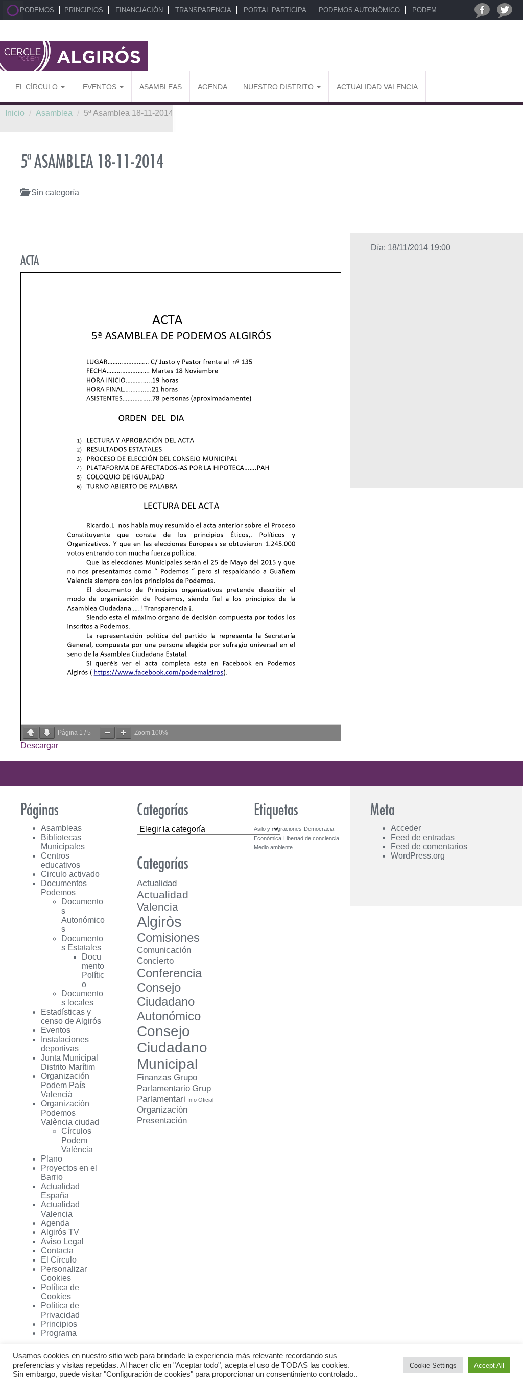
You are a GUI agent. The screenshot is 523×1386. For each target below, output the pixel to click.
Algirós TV (60, 1232)
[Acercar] (123, 733)
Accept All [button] (489, 1365)
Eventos (99, 87)
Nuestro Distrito (279, 87)
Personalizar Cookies (64, 1273)
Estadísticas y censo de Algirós (71, 1016)
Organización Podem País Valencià (65, 1085)
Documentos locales (82, 998)
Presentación (162, 1120)
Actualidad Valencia (377, 87)
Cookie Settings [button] (433, 1365)
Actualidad (157, 883)
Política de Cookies (60, 1292)
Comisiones (168, 937)
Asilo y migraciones (278, 829)
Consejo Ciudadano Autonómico (169, 1001)
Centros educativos (60, 860)
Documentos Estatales (82, 943)
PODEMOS (36, 10)
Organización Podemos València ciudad (70, 1112)
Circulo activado (70, 874)
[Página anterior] (30, 733)
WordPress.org (418, 855)
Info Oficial (200, 1100)
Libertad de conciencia (311, 838)
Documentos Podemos (64, 888)
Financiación (138, 10)
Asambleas (160, 87)
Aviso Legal (62, 1241)
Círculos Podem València (77, 1140)
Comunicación (164, 950)
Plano (51, 1158)
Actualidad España (60, 1191)
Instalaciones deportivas (65, 1044)
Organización (162, 1109)
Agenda (212, 87)
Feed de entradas (423, 837)
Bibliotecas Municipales (63, 842)
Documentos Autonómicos (83, 915)
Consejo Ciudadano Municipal (172, 1047)
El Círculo (37, 87)
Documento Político (93, 970)
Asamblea (54, 113)
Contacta (57, 1250)
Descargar (39, 745)
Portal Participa (274, 10)
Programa (59, 1333)
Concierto (155, 960)
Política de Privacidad (60, 1310)
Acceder (406, 828)
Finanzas (154, 1077)
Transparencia (202, 10)
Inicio (15, 113)
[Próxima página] (47, 733)
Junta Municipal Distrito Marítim (69, 1062)
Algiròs (159, 921)
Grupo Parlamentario (167, 1082)
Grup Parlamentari (174, 1093)
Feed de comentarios (429, 846)
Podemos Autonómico (358, 10)
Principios (83, 10)
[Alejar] (107, 733)
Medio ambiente (273, 847)
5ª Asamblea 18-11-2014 (91, 162)
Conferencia (169, 973)
